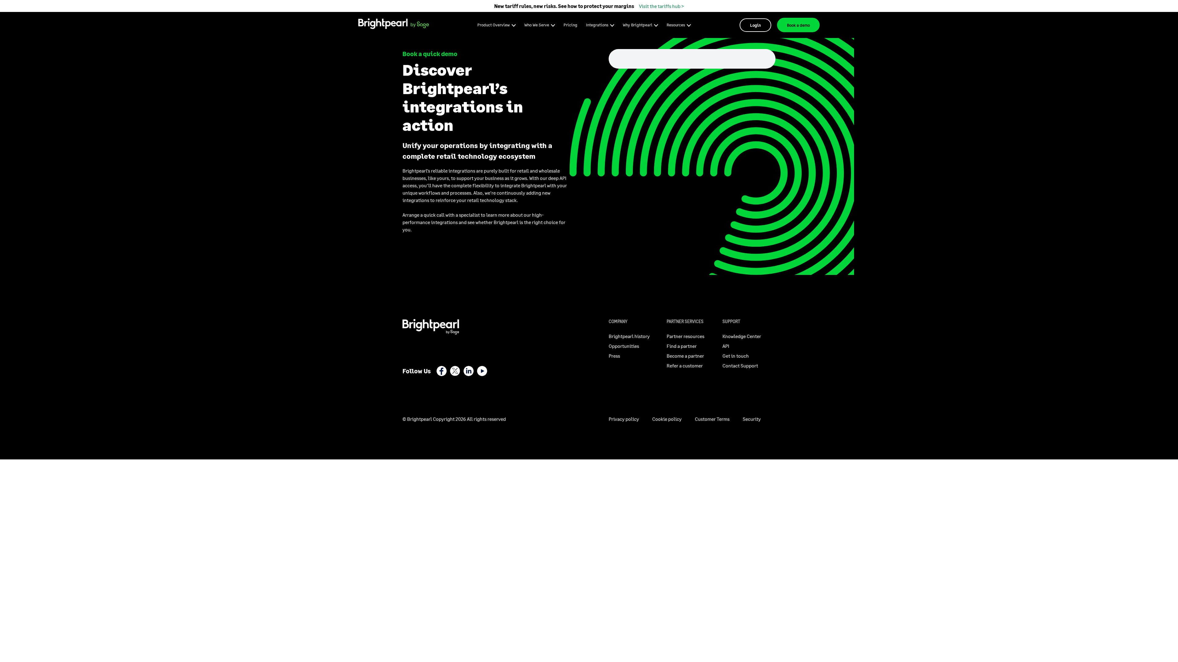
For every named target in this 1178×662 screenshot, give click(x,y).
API (725, 346)
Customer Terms (712, 419)
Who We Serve (536, 24)
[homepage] (393, 24)
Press (614, 356)
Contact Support (740, 365)
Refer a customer (685, 365)
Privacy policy (624, 419)
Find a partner (682, 346)
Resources (676, 24)
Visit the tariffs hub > (661, 6)
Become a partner (685, 356)
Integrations (597, 24)
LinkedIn (469, 371)
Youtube (482, 371)
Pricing (570, 24)
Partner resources (685, 336)
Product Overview (493, 24)
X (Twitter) (455, 371)
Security (752, 419)
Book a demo (798, 25)
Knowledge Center (741, 336)
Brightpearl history (629, 336)
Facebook (442, 371)
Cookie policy (667, 419)
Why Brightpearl (637, 24)
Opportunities (624, 346)
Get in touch (735, 356)
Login (755, 25)
